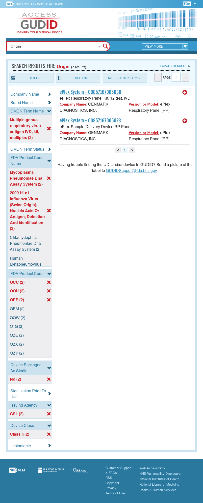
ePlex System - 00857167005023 (90, 121)
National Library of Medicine (40, 3)
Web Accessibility (152, 468)
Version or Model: (144, 104)
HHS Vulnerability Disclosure (159, 473)
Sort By (81, 78)
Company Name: (73, 104)
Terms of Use (115, 493)
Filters (34, 78)
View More (154, 46)
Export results (173, 65)
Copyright (112, 482)
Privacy (110, 487)
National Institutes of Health (159, 478)
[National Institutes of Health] (11, 3)
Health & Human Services (158, 489)
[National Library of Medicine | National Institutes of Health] (17, 473)
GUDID (39, 23)
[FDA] (187, 3)
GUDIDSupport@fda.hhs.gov (131, 170)
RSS (108, 477)
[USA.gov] (84, 473)
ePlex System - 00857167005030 (90, 92)
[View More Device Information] (184, 92)
